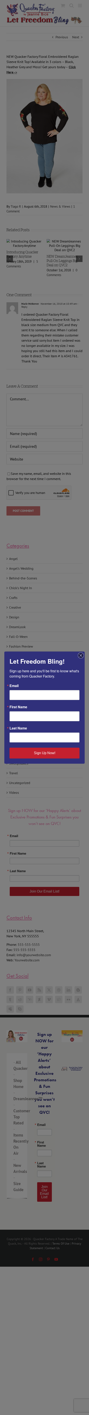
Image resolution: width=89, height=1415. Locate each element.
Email (14, 685)
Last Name (18, 728)
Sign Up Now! (44, 753)
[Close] (80, 655)
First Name (18, 707)
